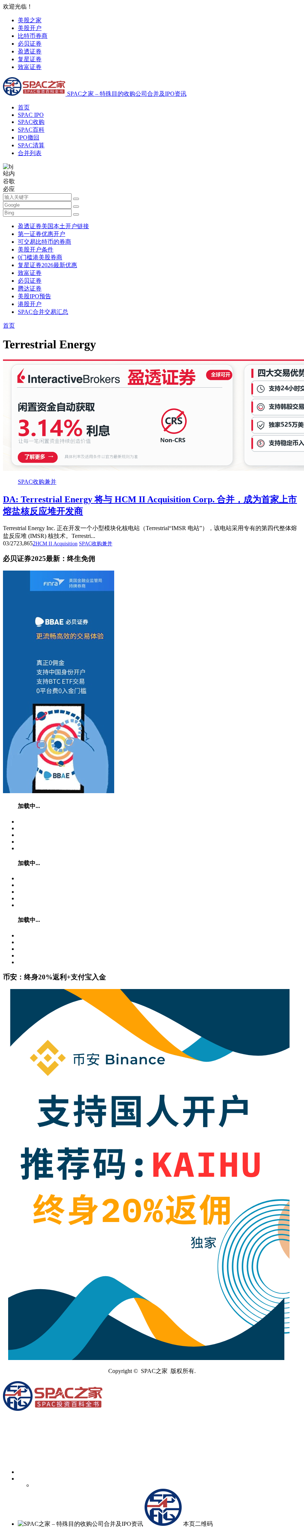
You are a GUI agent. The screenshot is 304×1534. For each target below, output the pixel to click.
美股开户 (30, 28)
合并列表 (30, 153)
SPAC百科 (31, 130)
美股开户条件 (35, 249)
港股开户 (30, 304)
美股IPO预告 (34, 296)
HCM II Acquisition (56, 543)
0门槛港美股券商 (40, 257)
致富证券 (30, 67)
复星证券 (30, 59)
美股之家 (30, 20)
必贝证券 (30, 43)
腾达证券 (30, 288)
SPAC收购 (31, 122)
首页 (24, 107)
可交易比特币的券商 (44, 242)
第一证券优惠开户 (41, 234)
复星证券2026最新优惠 (47, 265)
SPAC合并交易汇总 (43, 312)
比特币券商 (32, 36)
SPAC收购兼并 (37, 482)
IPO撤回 (28, 137)
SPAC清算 (31, 145)
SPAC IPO (31, 115)
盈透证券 (30, 51)
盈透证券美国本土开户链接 (53, 226)
